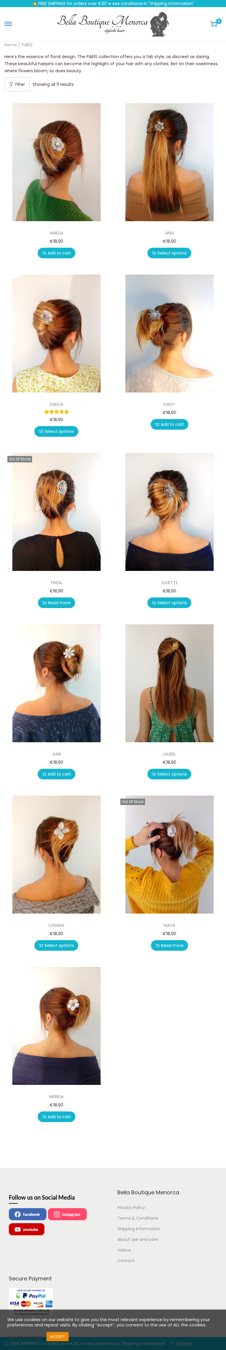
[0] (213, 23)
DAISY (169, 404)
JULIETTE (169, 583)
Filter (20, 84)
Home (10, 45)
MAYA (169, 925)
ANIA (169, 233)
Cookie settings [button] (25, 1336)
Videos (124, 1250)
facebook (31, 1214)
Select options (172, 253)
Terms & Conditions (137, 1218)
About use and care (137, 1239)
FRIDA (56, 583)
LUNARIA (56, 925)
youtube (30, 1229)
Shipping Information (138, 1229)
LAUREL (169, 754)
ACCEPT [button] (57, 1336)
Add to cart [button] (59, 253)
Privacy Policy (131, 1208)
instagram (71, 1214)
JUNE (56, 754)
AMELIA (56, 233)
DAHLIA (56, 404)
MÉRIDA (56, 1097)
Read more (59, 603)
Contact (126, 1261)
